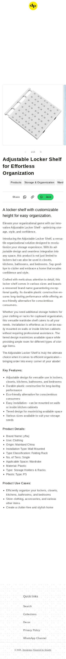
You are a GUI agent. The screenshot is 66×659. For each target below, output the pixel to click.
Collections (30, 614)
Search (27, 606)
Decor (26, 622)
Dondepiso (27, 650)
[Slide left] (25, 152)
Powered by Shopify (42, 650)
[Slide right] (41, 152)
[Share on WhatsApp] (25, 197)
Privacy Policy (31, 630)
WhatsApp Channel (34, 638)
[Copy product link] (32, 197)
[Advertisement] (33, 47)
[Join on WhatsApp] (45, 197)
